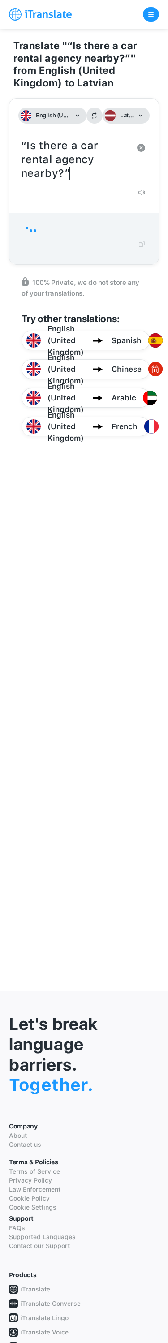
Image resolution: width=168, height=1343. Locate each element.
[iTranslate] (40, 14)
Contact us (25, 1144)
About (18, 1135)
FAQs (17, 1227)
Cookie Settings (32, 1207)
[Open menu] (151, 14)
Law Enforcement (34, 1189)
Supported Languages (42, 1236)
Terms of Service (34, 1171)
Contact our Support (39, 1245)
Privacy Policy (30, 1180)
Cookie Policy (29, 1198)
